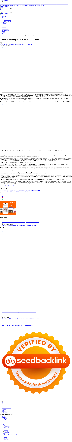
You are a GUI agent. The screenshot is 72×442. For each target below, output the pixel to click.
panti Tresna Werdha (19, 44)
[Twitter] (2, 402)
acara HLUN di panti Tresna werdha (7, 185)
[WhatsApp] (2, 405)
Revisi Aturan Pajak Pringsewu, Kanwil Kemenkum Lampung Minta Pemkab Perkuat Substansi (52, 2)
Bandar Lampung (7, 20)
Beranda (4, 16)
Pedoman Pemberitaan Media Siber (11, 434)
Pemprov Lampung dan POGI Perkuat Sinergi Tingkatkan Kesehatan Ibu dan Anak (28, 5)
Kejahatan (4, 31)
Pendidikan (4, 22)
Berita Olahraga (5, 30)
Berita (3, 17)
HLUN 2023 (6, 44)
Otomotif (6, 422)
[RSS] (2, 406)
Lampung (4, 18)
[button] (10, 8)
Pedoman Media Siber (6, 408)
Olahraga (4, 27)
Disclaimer (4, 411)
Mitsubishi (6, 431)
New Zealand (6, 432)
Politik (3, 25)
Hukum (3, 24)
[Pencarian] (0, 11)
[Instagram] (2, 403)
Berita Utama (5, 36)
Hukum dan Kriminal (8, 419)
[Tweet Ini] (2, 196)
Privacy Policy (5, 412)
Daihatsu (6, 429)
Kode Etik (4, 409)
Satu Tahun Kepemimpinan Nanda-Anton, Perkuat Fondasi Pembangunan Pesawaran (17, 2)
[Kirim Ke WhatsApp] (2, 200)
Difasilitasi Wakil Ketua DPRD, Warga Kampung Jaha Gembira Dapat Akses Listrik (19, 191)
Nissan (3, 32)
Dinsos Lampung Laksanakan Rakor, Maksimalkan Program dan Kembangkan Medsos (20, 190)
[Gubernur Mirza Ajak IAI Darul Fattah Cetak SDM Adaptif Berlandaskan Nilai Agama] (4, 322)
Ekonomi (4, 23)
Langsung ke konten (4, 0)
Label (3, 424)
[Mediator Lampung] (4, 6)
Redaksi (3, 410)
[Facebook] (2, 401)
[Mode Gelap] (0, 9)
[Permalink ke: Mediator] (1, 43)
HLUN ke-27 (11, 44)
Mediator (2, 44)
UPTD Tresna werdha (27, 44)
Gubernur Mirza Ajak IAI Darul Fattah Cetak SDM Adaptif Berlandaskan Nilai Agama (16, 4)
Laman (3, 433)
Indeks (1, 7)
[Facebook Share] (2, 195)
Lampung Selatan (7, 21)
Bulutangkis (4, 33)
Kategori (4, 417)
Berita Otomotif (5, 29)
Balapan (5, 425)
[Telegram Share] (2, 198)
